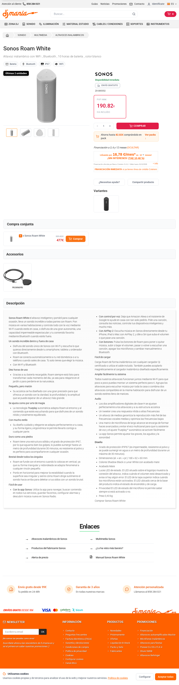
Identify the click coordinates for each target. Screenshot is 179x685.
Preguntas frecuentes (76, 634)
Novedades (115, 630)
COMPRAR (139, 125)
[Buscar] (133, 13)
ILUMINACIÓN (51, 24)
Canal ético (71, 663)
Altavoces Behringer (150, 655)
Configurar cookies (74, 659)
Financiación (146, 630)
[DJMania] (20, 14)
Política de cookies (118, 678)
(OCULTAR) (133, 147)
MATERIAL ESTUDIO (78, 24)
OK (42, 631)
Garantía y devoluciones (77, 643)
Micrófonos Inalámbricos (152, 639)
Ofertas (114, 639)
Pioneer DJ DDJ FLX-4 (151, 647)
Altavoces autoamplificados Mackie (158, 634)
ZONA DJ (14, 24)
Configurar (145, 676)
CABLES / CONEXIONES (110, 24)
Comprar (78, 238)
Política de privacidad (76, 651)
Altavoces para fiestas (151, 643)
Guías (94, 3)
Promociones (119, 3)
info (155, 163)
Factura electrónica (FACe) (79, 639)
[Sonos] (126, 74)
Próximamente (117, 634)
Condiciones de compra (77, 647)
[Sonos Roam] (106, 203)
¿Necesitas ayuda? (109, 182)
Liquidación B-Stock (120, 643)
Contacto (70, 630)
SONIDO (30, 24)
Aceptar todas (165, 676)
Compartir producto (143, 182)
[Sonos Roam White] (11, 239)
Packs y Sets (116, 647)
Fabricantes (116, 651)
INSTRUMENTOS (160, 24)
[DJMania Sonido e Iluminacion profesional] (154, 610)
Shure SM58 (146, 651)
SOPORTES (136, 24)
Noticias (105, 3)
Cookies (70, 655)
